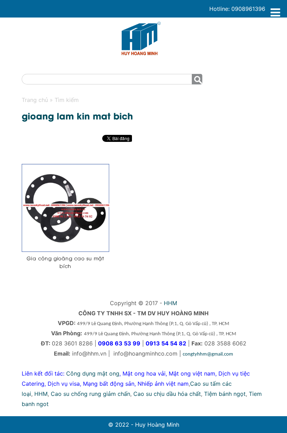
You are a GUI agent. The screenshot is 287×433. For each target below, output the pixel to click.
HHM (170, 303)
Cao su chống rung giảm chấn (90, 393)
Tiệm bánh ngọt (225, 393)
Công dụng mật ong (92, 373)
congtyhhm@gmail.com (208, 354)
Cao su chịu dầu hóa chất (167, 393)
